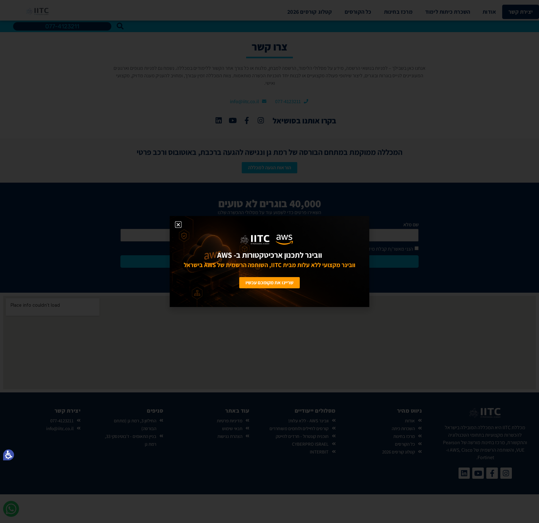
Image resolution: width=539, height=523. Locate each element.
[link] (221, 239)
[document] (269, 261)
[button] (8, 454)
